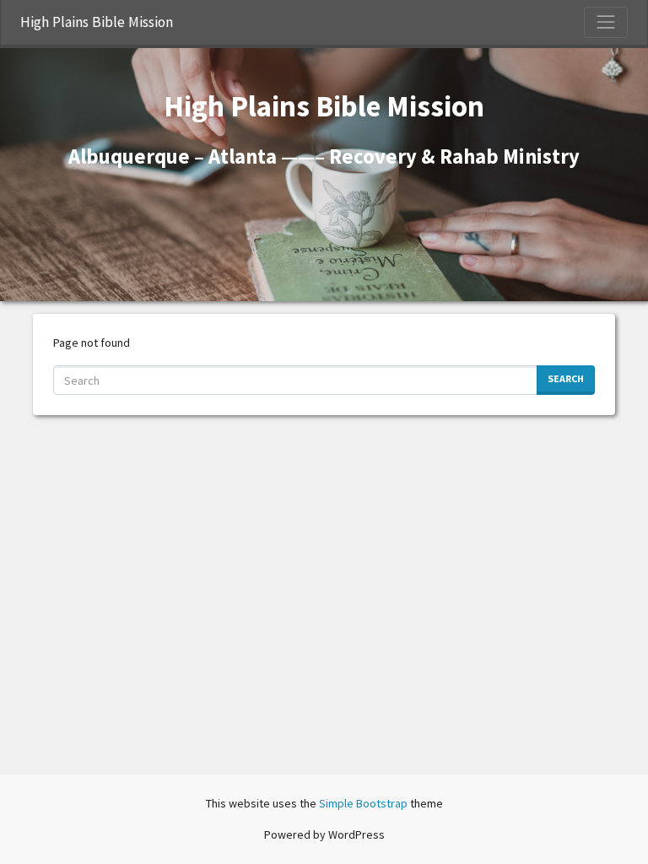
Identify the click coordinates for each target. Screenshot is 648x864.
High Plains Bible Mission (96, 22)
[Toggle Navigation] (606, 22)
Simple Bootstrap (363, 803)
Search (566, 378)
